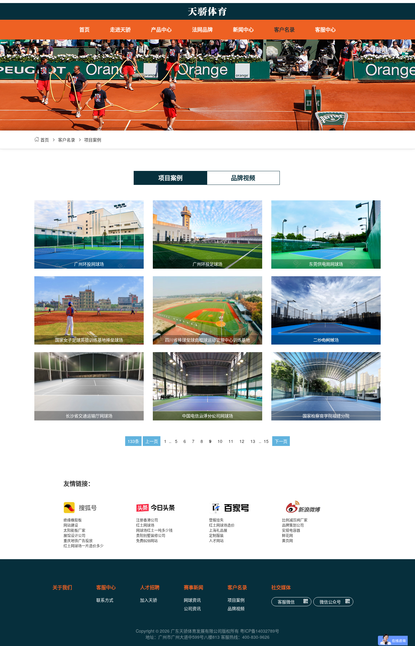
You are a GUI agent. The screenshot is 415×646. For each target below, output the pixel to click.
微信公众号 (330, 602)
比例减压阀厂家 (294, 519)
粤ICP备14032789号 (259, 631)
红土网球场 (145, 525)
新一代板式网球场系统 (168, 91)
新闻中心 (243, 29)
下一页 (281, 441)
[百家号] (245, 507)
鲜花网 (287, 535)
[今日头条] (172, 507)
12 (241, 441)
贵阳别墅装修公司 (150, 535)
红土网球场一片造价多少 (83, 545)
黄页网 (287, 540)
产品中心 (161, 29)
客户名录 (284, 29)
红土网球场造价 (222, 525)
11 (230, 441)
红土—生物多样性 (210, 64)
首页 (84, 29)
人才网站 (216, 540)
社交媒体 (281, 587)
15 (266, 441)
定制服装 (216, 535)
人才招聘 (149, 587)
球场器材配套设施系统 (168, 82)
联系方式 (104, 600)
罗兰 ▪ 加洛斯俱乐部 (210, 45)
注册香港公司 (147, 519)
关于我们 (62, 587)
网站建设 (70, 525)
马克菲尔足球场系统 (168, 109)
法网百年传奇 (209, 55)
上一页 (151, 441)
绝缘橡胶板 (72, 519)
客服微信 (286, 602)
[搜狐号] (99, 507)
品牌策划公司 (293, 525)
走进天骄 (120, 29)
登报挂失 (216, 519)
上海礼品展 (218, 530)
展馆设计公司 (74, 535)
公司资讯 (192, 608)
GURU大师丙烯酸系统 (169, 73)
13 (252, 441)
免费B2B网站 (147, 540)
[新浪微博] (318, 507)
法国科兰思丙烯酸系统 (168, 64)
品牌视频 (243, 177)
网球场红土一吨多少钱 (154, 530)
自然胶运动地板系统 (168, 100)
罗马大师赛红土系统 (168, 55)
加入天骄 (148, 600)
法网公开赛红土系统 (168, 45)
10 (220, 441)
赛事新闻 (193, 587)
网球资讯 (192, 600)
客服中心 (325, 29)
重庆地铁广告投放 (78, 540)
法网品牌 (202, 29)
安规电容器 (291, 530)
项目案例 (92, 140)
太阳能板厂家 (74, 530)
